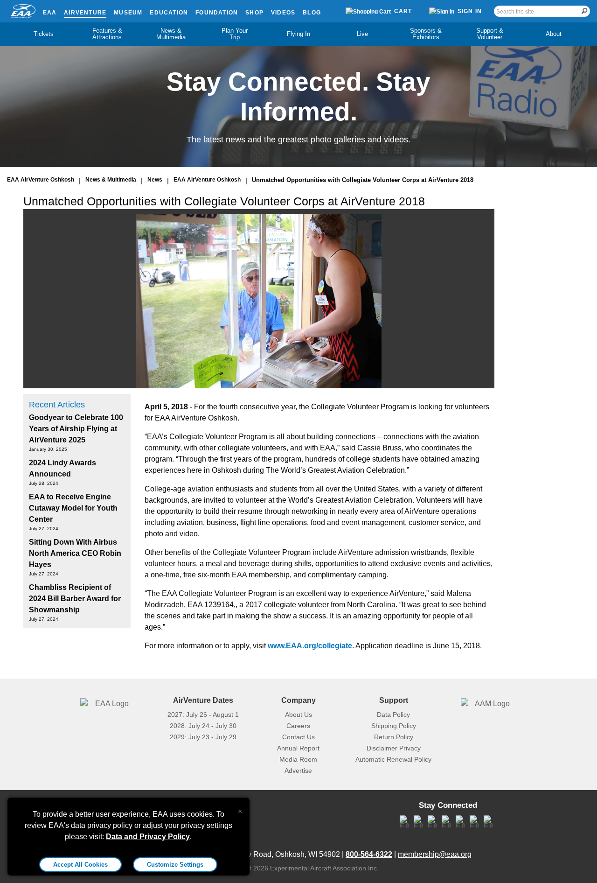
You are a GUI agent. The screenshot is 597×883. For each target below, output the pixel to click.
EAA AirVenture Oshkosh (40, 179)
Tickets (44, 33)
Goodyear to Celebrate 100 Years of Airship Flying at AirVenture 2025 (76, 428)
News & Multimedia (171, 34)
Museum (128, 12)
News (154, 179)
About (554, 33)
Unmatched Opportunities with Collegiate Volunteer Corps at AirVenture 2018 (362, 179)
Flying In (298, 33)
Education (169, 12)
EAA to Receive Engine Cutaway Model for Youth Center (73, 508)
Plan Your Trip (235, 34)
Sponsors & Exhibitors (426, 34)
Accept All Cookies (80, 864)
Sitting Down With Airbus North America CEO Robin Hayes (75, 553)
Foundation (216, 12)
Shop (254, 12)
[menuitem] (44, 34)
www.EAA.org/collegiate (310, 646)
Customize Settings (175, 864)
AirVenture (85, 12)
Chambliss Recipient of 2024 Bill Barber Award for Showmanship (75, 598)
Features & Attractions (107, 34)
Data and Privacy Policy (148, 837)
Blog (312, 12)
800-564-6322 (369, 854)
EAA (50, 12)
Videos (283, 12)
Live (362, 33)
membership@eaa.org (435, 854)
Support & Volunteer (489, 34)
